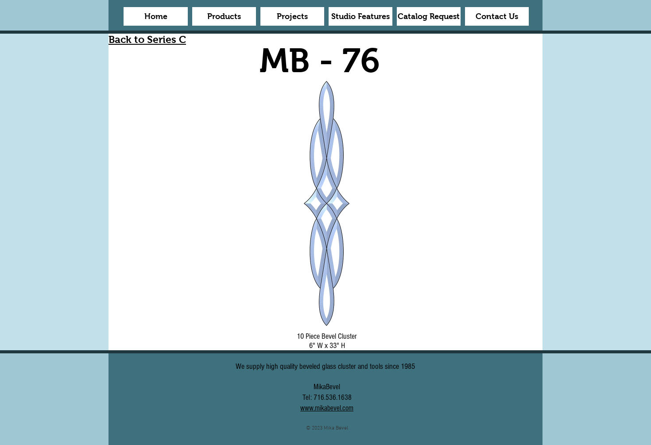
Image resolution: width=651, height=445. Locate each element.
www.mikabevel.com (326, 408)
